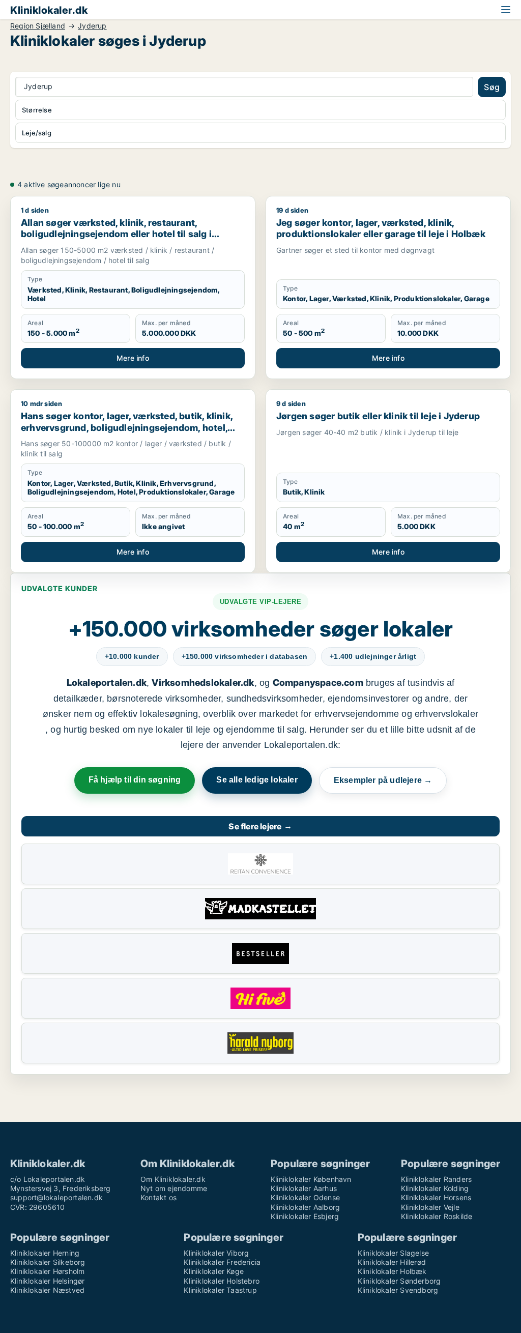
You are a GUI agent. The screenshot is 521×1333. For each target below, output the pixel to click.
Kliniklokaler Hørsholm (47, 1271)
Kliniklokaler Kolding (435, 1188)
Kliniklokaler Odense (305, 1197)
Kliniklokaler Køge (214, 1271)
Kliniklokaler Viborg (216, 1253)
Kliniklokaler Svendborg (398, 1290)
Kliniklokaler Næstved (47, 1290)
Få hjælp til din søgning (135, 779)
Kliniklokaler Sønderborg (399, 1281)
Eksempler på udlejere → (383, 780)
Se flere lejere (260, 826)
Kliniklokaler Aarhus (304, 1188)
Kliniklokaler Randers (436, 1179)
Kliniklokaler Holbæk (392, 1271)
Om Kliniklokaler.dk (173, 1179)
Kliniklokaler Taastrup (220, 1290)
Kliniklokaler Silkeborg (47, 1262)
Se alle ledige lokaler (256, 779)
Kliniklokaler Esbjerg (305, 1216)
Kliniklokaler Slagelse (393, 1253)
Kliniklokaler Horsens (436, 1197)
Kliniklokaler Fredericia (222, 1262)
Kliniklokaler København (311, 1179)
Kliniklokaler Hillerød (392, 1262)
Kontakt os (158, 1197)
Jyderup (92, 26)
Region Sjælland (37, 26)
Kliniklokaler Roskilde (436, 1216)
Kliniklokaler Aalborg (305, 1207)
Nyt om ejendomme (173, 1188)
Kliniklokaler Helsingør (47, 1281)
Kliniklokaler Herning (44, 1253)
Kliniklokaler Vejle (430, 1207)
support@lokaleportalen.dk (56, 1197)
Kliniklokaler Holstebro (221, 1281)
